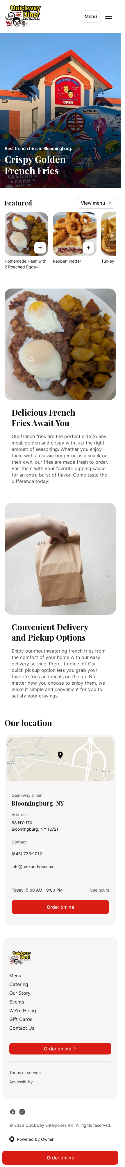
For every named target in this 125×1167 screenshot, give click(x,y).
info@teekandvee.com (33, 868)
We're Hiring (22, 1010)
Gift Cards (20, 1019)
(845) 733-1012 (27, 855)
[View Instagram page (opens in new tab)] (22, 1111)
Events (16, 1002)
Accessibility (21, 1081)
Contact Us (21, 1028)
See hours (99, 889)
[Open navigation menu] (109, 16)
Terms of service (25, 1072)
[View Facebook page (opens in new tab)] (12, 1111)
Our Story (20, 993)
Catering (18, 984)
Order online (60, 907)
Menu (91, 16)
